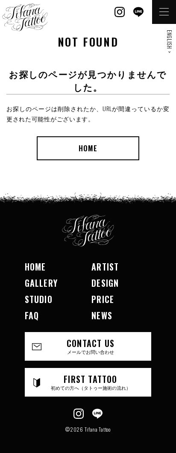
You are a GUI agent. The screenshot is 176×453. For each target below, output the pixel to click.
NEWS (101, 315)
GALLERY (41, 283)
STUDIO (39, 299)
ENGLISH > (169, 41)
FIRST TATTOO (91, 382)
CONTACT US (90, 346)
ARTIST (105, 266)
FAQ (32, 315)
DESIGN (105, 283)
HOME (88, 148)
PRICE (102, 299)
